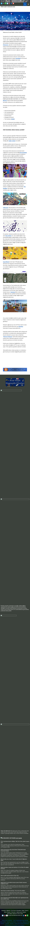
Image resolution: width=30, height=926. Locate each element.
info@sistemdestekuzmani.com (15, 915)
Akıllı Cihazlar (7, 912)
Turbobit (7, 923)
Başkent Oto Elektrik (11, 922)
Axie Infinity (8, 235)
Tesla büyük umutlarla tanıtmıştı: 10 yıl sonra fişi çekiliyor (13, 890)
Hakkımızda (19, 912)
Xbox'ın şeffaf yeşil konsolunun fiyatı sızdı (9, 875)
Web (23, 910)
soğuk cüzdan (12, 140)
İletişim (24, 912)
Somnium (12, 292)
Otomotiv (13, 912)
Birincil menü (28, 4)
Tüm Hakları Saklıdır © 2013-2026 (15, 913)
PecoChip (19, 922)
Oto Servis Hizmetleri (16, 910)
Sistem (26, 910)
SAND (12, 119)
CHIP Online (19, 838)
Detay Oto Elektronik (5, 830)
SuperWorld (6, 261)
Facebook (18, 58)
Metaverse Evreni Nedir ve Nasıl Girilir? (12, 32)
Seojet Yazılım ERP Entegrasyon (21, 923)
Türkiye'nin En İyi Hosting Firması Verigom (15, 925)
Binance (5, 100)
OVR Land (5, 207)
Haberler (8, 910)
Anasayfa (3, 910)
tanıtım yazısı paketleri (7, 920)
